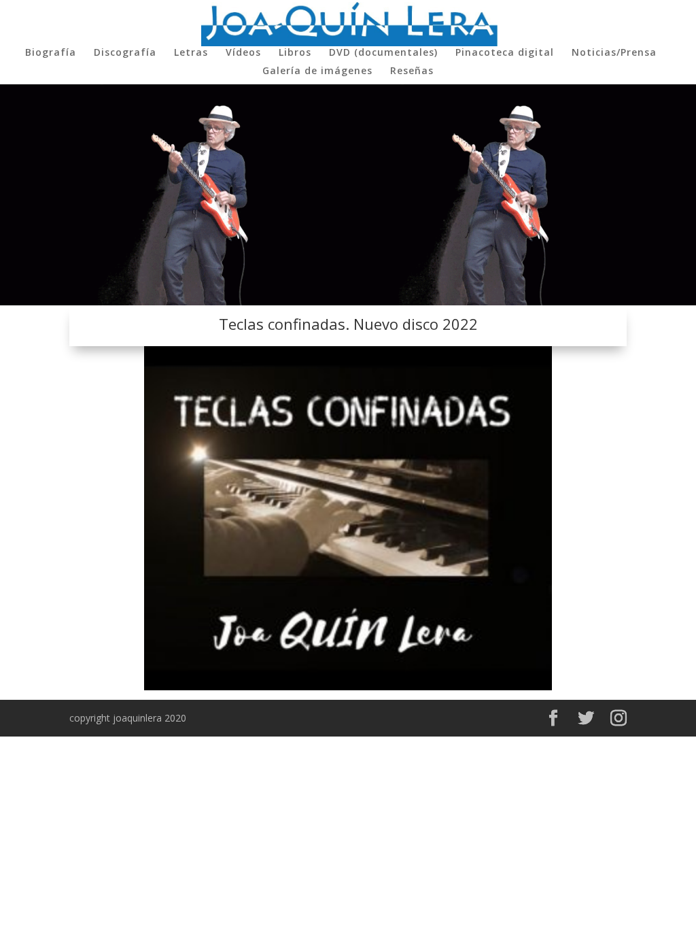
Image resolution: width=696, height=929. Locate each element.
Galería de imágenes (317, 71)
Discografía (125, 53)
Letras (191, 53)
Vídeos (243, 53)
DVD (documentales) (383, 53)
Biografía (50, 53)
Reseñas (412, 71)
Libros (295, 53)
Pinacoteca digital (504, 53)
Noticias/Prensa (614, 53)
